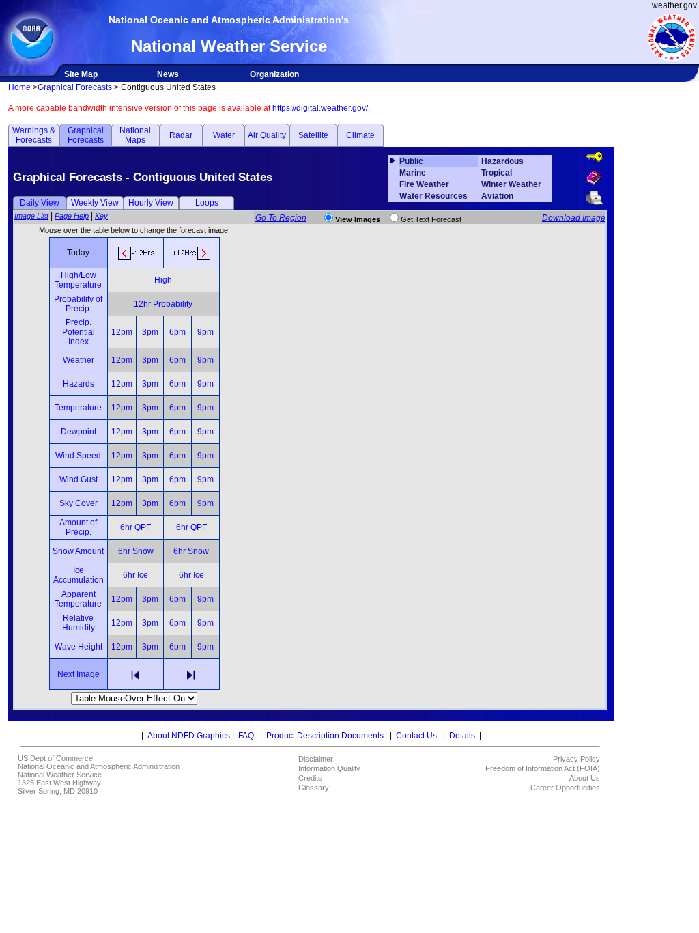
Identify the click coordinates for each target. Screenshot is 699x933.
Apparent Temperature (78, 599)
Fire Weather (424, 184)
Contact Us (416, 735)
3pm (150, 332)
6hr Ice (135, 575)
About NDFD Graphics (188, 735)
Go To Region (280, 218)
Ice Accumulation (78, 575)
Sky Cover (78, 503)
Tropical (496, 173)
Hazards (78, 384)
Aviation (497, 196)
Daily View (39, 203)
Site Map (81, 74)
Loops (206, 203)
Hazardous (502, 161)
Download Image (573, 218)
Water (224, 135)
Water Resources (433, 196)
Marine (412, 173)
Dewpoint (78, 431)
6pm (177, 332)
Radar (180, 135)
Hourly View (150, 203)
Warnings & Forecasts (33, 135)
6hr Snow (136, 551)
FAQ (246, 735)
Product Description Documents (325, 735)
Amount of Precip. (78, 527)
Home (19, 87)
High (163, 280)
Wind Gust (78, 479)
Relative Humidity (78, 622)
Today (78, 252)
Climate (360, 135)
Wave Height (78, 647)
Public (411, 161)
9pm (205, 332)
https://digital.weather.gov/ (320, 108)
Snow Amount (78, 551)
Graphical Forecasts (75, 87)
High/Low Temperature (78, 280)
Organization (274, 74)
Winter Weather (511, 184)
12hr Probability (163, 304)
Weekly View (95, 203)
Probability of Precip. (78, 304)
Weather (78, 360)
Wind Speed (78, 455)
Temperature (78, 408)
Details (462, 735)
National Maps (135, 135)
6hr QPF (135, 527)
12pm (121, 332)
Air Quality (267, 135)
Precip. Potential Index (78, 332)
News (168, 74)
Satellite (313, 135)
